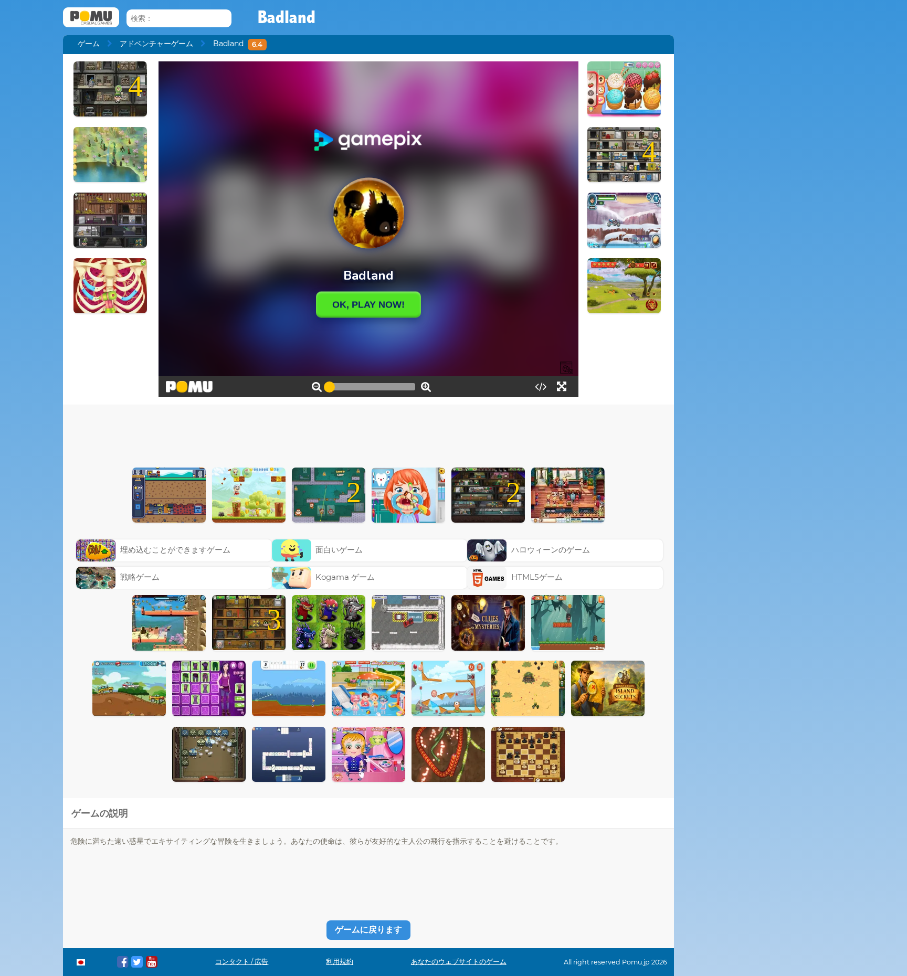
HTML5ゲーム (537, 577)
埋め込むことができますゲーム (175, 550)
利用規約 (339, 962)
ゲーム (89, 43)
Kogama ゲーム (345, 577)
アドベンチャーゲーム (156, 43)
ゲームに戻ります (368, 930)
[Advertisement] (368, 433)
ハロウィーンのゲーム (550, 550)
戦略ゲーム (140, 577)
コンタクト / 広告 (241, 962)
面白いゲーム (339, 550)
